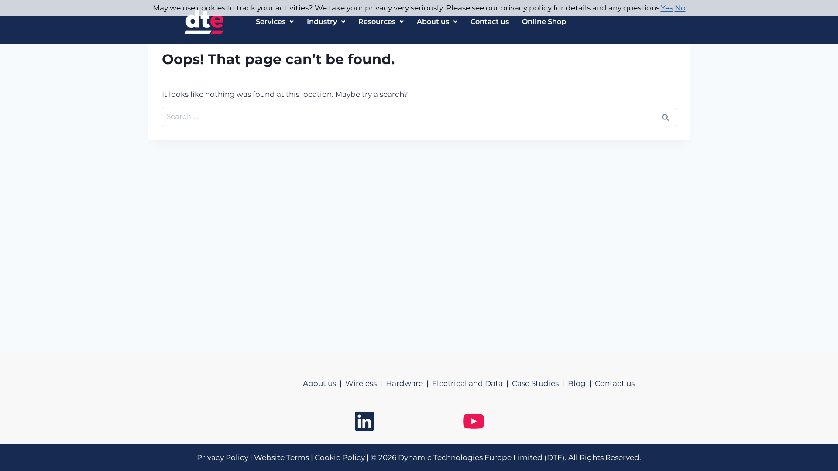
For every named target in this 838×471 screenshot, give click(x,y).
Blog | (581, 383)
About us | (324, 383)
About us (433, 21)
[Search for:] (419, 116)
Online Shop (544, 21)
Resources (376, 21)
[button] (274, 22)
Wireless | (365, 383)
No (680, 7)
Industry (322, 21)
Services (270, 21)
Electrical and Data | (472, 383)
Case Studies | (540, 383)
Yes (667, 7)
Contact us (490, 21)
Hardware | (409, 383)
